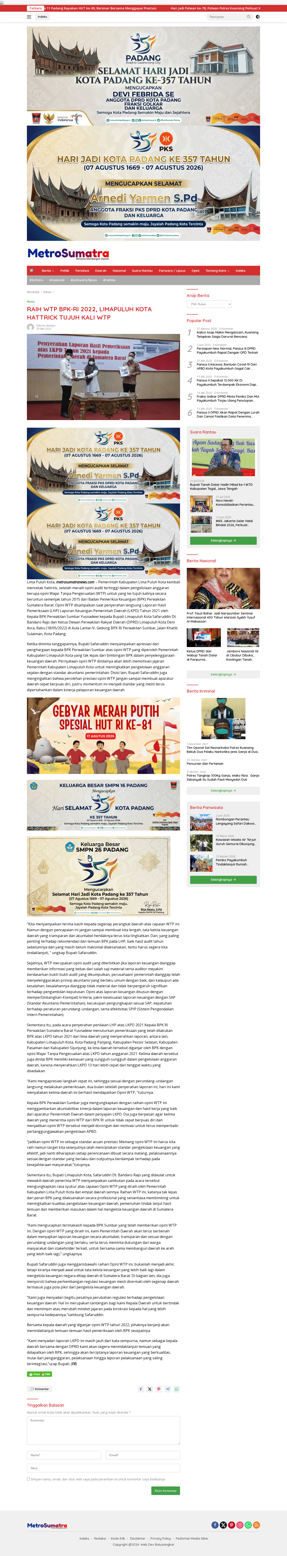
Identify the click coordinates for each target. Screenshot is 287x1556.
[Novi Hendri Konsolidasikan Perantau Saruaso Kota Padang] (201, 503)
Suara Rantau (142, 271)
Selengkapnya (222, 540)
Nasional (119, 271)
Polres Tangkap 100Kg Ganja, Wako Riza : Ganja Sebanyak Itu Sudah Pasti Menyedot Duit (223, 778)
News (31, 301)
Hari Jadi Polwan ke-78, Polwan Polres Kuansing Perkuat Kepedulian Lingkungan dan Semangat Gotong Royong (129, 8)
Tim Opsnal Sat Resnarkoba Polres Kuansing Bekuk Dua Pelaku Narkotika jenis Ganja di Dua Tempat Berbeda (222, 750)
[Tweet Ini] (149, 1389)
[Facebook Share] (140, 1389)
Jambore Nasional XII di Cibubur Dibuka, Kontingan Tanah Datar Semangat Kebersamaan (242, 655)
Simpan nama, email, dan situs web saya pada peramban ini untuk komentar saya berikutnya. (98, 1479)
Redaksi (100, 1538)
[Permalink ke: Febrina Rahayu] (30, 327)
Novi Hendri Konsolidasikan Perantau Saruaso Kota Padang (234, 503)
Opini (195, 271)
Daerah (101, 271)
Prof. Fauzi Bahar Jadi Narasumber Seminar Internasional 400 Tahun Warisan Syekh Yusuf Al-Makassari (221, 617)
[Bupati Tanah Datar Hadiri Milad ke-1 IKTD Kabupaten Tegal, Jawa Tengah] (223, 457)
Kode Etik (118, 1538)
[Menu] (30, 17)
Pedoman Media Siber (192, 1538)
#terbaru (36, 280)
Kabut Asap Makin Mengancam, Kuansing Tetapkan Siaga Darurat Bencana (228, 334)
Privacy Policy (160, 1538)
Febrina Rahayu (45, 325)
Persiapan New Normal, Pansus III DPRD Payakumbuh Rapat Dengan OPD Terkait (227, 351)
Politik (65, 271)
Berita (46, 271)
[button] (248, 16)
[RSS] (256, 1525)
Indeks (42, 16)
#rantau (109, 280)
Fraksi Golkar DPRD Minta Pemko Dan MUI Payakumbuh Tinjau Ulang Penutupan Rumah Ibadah (228, 398)
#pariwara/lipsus (84, 280)
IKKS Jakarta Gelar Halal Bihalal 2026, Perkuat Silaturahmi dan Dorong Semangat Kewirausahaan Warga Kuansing (236, 523)
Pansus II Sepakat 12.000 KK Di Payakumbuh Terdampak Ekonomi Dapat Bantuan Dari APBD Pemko (228, 382)
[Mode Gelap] (258, 17)
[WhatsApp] (248, 1525)
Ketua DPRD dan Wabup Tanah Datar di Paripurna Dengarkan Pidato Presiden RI (202, 655)
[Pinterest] (231, 1525)
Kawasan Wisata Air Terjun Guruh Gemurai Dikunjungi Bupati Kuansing (236, 842)
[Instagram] (240, 1525)
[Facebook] (215, 1525)
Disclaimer (138, 1538)
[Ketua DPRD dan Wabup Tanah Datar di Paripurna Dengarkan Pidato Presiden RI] (204, 637)
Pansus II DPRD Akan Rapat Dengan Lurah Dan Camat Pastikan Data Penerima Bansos (228, 414)
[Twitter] (223, 1525)
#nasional (57, 280)
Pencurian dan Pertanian (205, 764)
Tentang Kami (216, 271)
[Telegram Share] (167, 1389)
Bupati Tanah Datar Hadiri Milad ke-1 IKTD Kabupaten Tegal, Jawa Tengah (221, 487)
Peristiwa (82, 271)
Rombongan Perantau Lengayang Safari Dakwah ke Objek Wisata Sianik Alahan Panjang (236, 821)
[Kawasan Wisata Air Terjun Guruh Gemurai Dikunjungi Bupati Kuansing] (201, 843)
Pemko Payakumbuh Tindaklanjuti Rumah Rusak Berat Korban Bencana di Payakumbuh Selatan (234, 862)
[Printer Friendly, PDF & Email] (39, 1374)
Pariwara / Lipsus (172, 271)
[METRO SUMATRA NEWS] (68, 253)
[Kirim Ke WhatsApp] (176, 1389)
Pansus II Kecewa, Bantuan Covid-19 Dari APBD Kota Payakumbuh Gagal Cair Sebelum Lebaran (227, 366)
